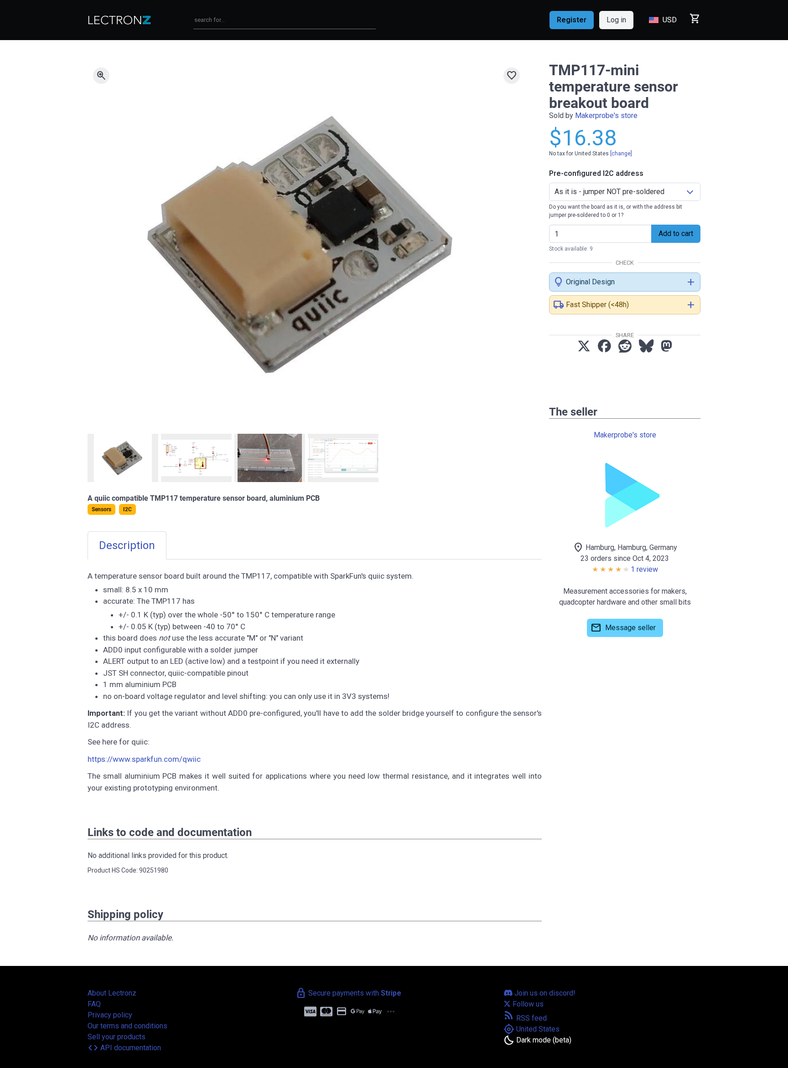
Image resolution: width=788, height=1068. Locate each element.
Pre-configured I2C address (596, 173)
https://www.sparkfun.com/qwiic (144, 759)
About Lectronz (112, 993)
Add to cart (675, 233)
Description (127, 545)
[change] (621, 153)
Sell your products (116, 1036)
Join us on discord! (544, 993)
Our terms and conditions (127, 1026)
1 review (644, 569)
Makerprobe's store (606, 115)
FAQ (94, 1004)
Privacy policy (110, 1015)
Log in (616, 19)
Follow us (527, 1004)
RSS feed (525, 1018)
